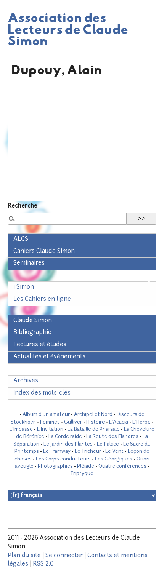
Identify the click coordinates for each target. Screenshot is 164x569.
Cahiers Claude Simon (44, 251)
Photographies (55, 466)
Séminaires (29, 263)
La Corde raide (65, 436)
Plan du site (24, 556)
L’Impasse (21, 429)
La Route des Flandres (112, 436)
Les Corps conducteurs (63, 459)
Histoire (95, 422)
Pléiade (85, 466)
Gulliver (73, 422)
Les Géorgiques (113, 459)
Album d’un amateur (46, 414)
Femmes (50, 422)
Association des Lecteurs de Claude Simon (68, 29)
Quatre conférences (122, 466)
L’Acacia (118, 422)
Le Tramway (57, 451)
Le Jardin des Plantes (68, 444)
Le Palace (108, 444)
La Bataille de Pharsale (94, 429)
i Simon (23, 287)
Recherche (22, 206)
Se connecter (64, 556)
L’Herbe (141, 422)
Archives (25, 381)
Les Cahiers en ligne (42, 299)
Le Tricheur (88, 451)
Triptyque (82, 473)
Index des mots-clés (42, 393)
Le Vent (114, 451)
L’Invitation (50, 429)
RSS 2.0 (43, 564)
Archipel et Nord (93, 414)
